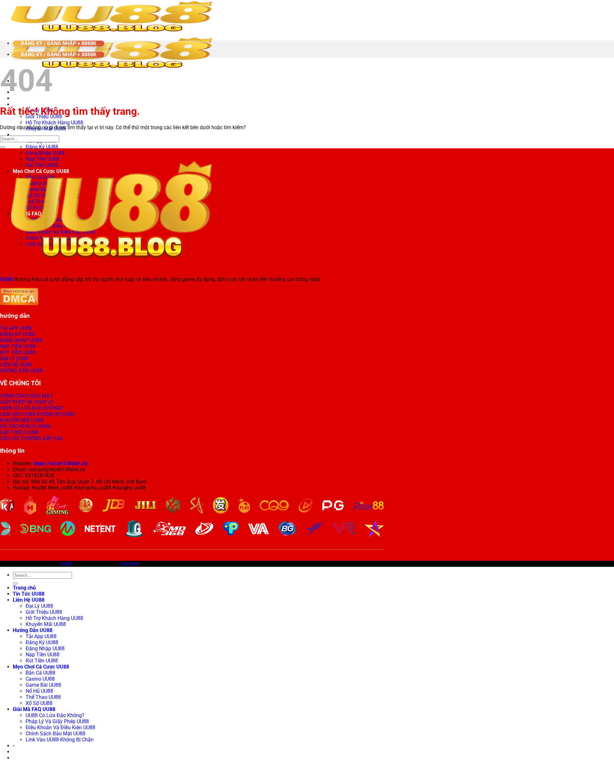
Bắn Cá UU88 (40, 673)
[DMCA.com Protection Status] (19, 303)
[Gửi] (2, 147)
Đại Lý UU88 (39, 606)
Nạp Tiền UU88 (42, 655)
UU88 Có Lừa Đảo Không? (55, 715)
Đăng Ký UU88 (42, 147)
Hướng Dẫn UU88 (32, 135)
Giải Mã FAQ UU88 (34, 709)
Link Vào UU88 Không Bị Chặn (60, 740)
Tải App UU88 (41, 636)
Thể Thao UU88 (43, 697)
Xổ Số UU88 (39, 703)
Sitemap (129, 564)
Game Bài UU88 (43, 685)
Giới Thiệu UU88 (44, 612)
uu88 (66, 564)
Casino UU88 (40, 679)
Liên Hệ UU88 (28, 104)
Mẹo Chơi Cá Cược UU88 (41, 667)
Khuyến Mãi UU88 (46, 624)
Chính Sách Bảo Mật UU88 (55, 734)
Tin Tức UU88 (28, 594)
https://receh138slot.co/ (61, 463)
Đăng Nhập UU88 (45, 153)
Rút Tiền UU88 (42, 661)
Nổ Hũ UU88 (39, 691)
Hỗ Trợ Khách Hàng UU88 (54, 123)
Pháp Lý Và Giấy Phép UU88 (57, 721)
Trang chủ (24, 588)
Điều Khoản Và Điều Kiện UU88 (60, 727)
